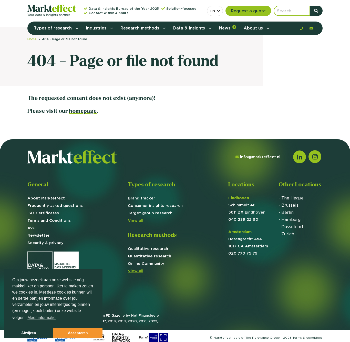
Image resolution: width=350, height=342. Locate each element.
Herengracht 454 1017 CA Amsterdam (248, 238)
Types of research (53, 28)
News (227, 28)
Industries (97, 28)
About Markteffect (46, 198)
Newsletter (38, 235)
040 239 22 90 (243, 219)
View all (135, 220)
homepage (83, 111)
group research (150, 212)
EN (212, 11)
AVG (31, 227)
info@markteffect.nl (260, 156)
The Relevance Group (262, 337)
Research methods (140, 28)
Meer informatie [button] (41, 317)
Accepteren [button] (78, 333)
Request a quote (248, 10)
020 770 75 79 (243, 253)
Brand (141, 198)
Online (146, 263)
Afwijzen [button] (28, 333)
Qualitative (148, 248)
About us (254, 28)
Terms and (49, 220)
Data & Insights (189, 28)
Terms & (308, 337)
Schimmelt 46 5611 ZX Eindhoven (246, 205)
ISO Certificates (43, 212)
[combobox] (215, 11)
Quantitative (149, 256)
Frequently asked (55, 205)
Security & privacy (45, 242)
